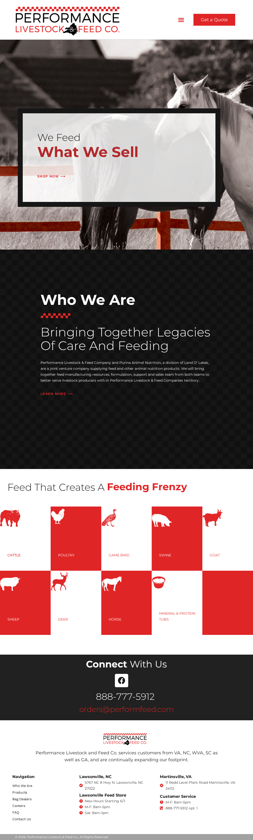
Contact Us (21, 819)
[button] (181, 20)
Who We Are (22, 786)
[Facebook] (121, 680)
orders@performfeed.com (126, 709)
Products (19, 792)
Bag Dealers (21, 799)
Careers (18, 806)
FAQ (15, 812)
